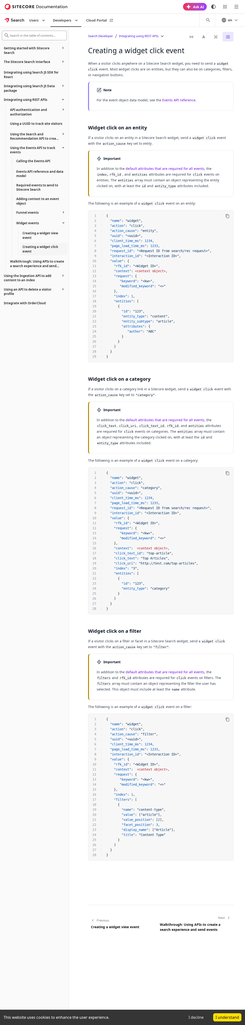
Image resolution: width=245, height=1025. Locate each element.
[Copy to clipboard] (227, 216)
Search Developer (100, 36)
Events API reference (178, 100)
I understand (227, 1017)
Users (34, 20)
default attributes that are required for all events (165, 168)
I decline (196, 1017)
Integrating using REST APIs (138, 36)
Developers (62, 20)
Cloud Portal (96, 20)
